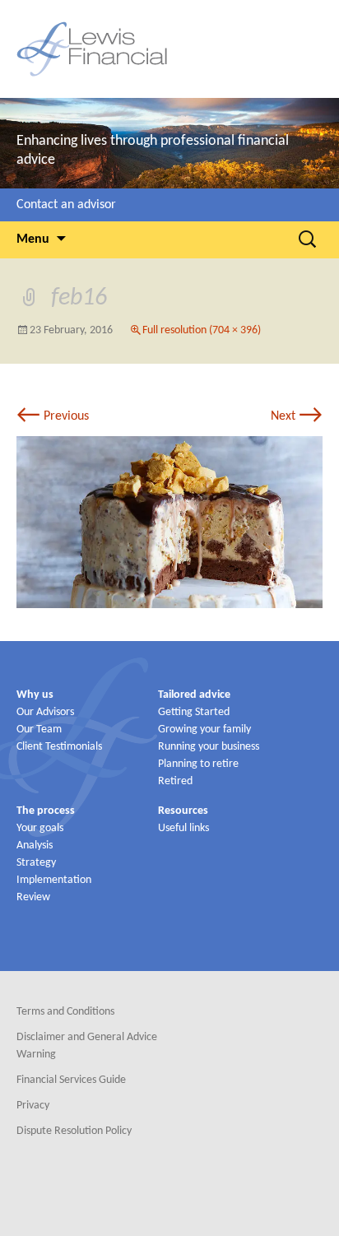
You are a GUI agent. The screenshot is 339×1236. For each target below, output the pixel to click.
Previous (52, 416)
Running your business (208, 747)
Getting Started (194, 712)
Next (297, 416)
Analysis (34, 845)
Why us (34, 695)
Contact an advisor (66, 204)
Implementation (53, 880)
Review (33, 897)
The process (45, 811)
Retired (175, 781)
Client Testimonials (59, 747)
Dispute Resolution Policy (74, 1131)
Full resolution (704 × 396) (201, 330)
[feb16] (169, 521)
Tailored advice (194, 695)
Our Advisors (45, 712)
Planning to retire (198, 764)
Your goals (39, 828)
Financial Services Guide (71, 1080)
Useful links (183, 828)
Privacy (32, 1105)
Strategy (36, 863)
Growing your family (204, 729)
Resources (183, 811)
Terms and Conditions (65, 1012)
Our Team (39, 729)
